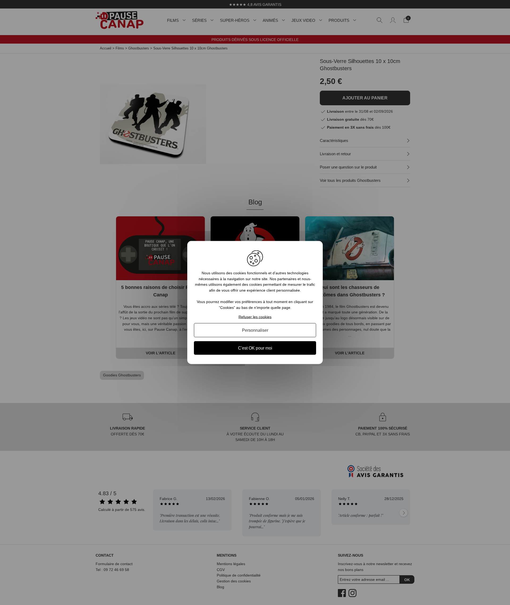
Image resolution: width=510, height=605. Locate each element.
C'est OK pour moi (255, 348)
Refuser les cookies (255, 316)
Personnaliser (255, 330)
